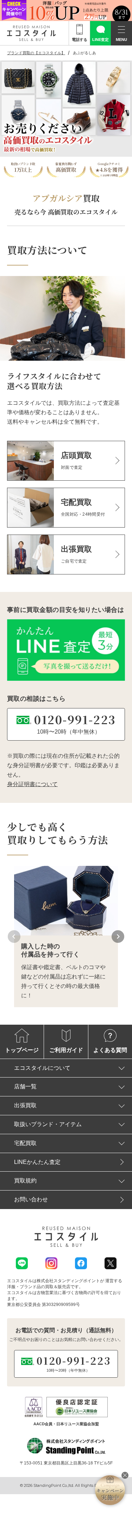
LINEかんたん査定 (37, 1162)
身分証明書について (32, 784)
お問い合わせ (31, 1199)
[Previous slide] (14, 936)
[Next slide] (118, 936)
